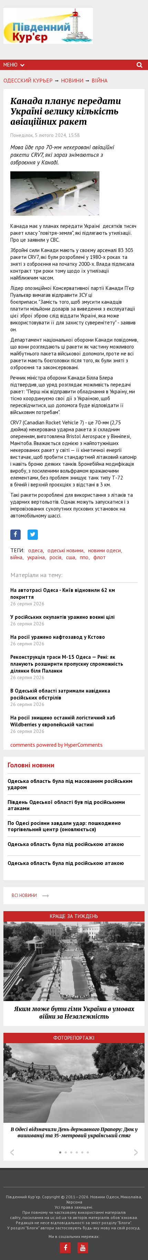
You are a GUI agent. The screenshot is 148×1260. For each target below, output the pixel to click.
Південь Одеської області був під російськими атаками (66, 805)
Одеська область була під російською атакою (66, 843)
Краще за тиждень (74, 916)
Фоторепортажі (74, 1038)
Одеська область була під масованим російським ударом (70, 783)
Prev (12, 1152)
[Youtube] (82, 1247)
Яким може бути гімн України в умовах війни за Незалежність (74, 1012)
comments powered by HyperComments (56, 744)
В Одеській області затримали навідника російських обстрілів (60, 694)
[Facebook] (65, 1247)
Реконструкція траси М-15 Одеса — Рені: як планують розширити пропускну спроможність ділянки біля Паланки (66, 664)
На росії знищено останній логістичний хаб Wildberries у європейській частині (62, 721)
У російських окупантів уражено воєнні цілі (62, 617)
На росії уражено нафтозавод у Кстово (57, 637)
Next (136, 1152)
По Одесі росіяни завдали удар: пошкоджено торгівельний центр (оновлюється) (64, 826)
